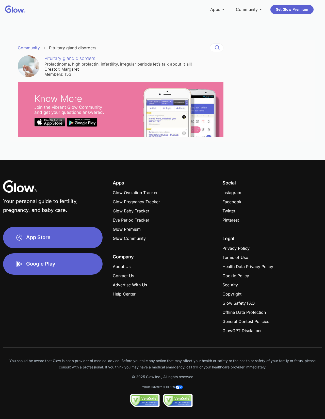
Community (29, 47)
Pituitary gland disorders (72, 47)
